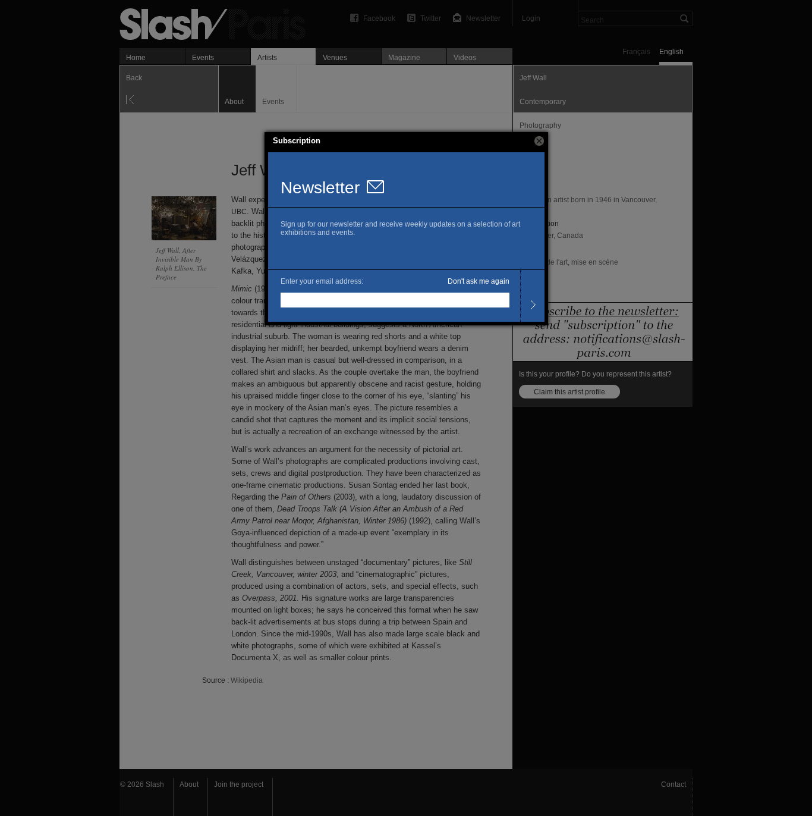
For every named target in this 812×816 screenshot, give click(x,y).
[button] (539, 141)
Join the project (238, 784)
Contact (673, 784)
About (189, 784)
